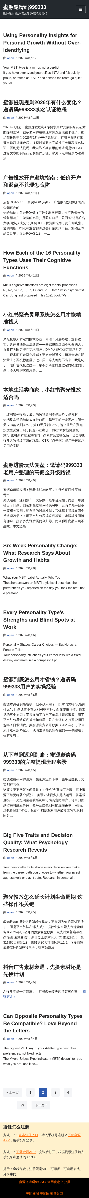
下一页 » (41, 1105)
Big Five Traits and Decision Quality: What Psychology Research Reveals (38, 842)
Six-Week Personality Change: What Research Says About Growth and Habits (40, 553)
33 (22, 1105)
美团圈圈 (32, 1193)
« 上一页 (12, 1092)
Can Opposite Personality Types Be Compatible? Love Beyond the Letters (43, 1023)
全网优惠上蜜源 (58, 1182)
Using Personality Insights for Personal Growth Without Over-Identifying (42, 42)
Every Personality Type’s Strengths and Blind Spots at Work (39, 619)
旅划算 (58, 1193)
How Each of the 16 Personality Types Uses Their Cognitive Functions (41, 260)
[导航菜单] (81, 9)
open (10, 58)
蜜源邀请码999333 (32, 1182)
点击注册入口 (28, 1135)
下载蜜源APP (26, 1152)
